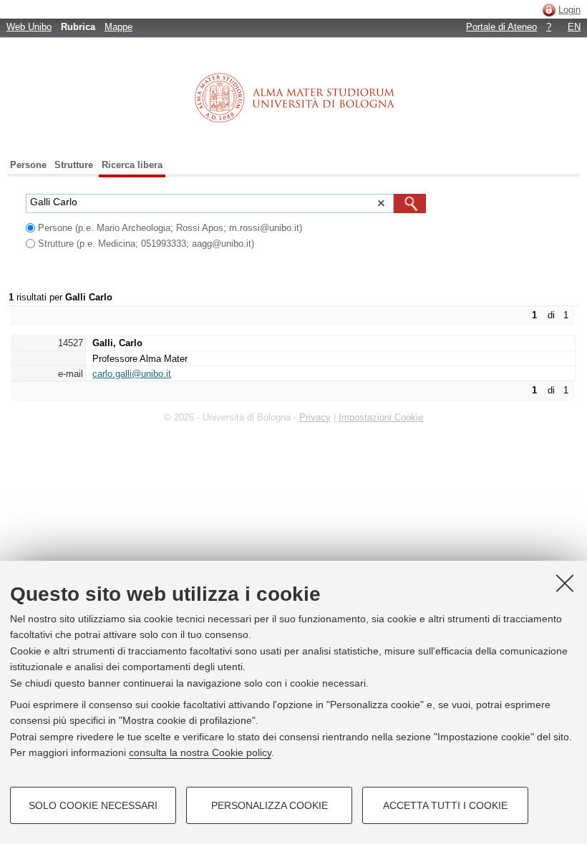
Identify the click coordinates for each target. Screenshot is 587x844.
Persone (28, 165)
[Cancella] (381, 205)
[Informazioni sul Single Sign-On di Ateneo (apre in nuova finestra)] (549, 9)
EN (574, 26)
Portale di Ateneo (501, 26)
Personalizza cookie (269, 805)
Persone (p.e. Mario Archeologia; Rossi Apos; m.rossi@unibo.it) (170, 227)
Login (569, 9)
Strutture (73, 165)
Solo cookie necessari (93, 805)
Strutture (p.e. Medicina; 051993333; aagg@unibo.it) (146, 243)
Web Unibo (29, 26)
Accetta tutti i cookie (445, 805)
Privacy (315, 417)
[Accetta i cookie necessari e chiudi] (564, 582)
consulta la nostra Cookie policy (200, 752)
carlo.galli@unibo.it (131, 373)
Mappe (118, 26)
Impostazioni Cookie (381, 417)
